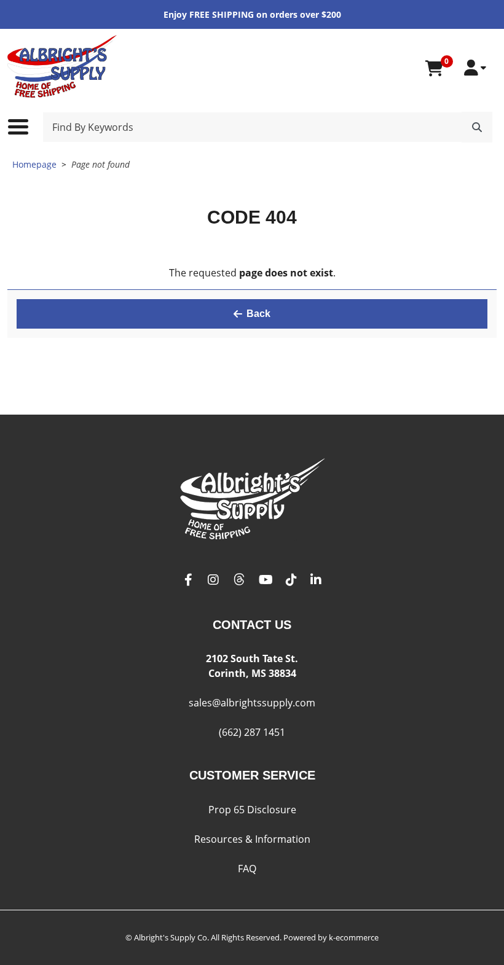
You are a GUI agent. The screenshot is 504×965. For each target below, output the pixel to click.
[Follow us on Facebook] (189, 580)
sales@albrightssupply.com (252, 702)
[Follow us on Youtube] (266, 580)
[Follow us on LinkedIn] (316, 580)
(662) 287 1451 (252, 732)
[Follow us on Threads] (239, 580)
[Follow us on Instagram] (213, 580)
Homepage (34, 164)
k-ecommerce (354, 937)
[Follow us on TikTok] (291, 580)
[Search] (477, 127)
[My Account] (475, 67)
